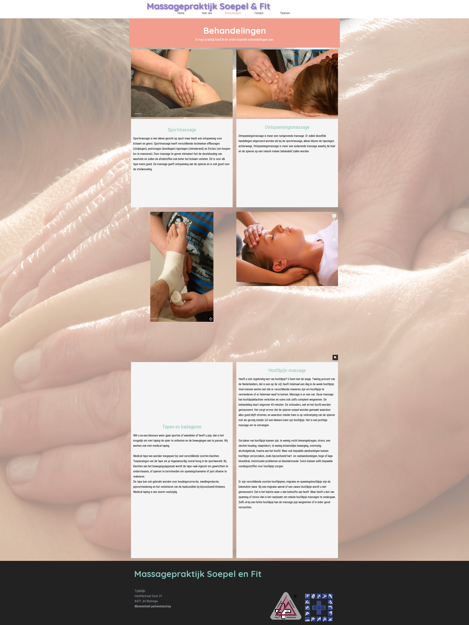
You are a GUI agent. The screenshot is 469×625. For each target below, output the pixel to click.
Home (180, 13)
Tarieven (285, 13)
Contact (258, 13)
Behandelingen (233, 13)
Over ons (207, 13)
